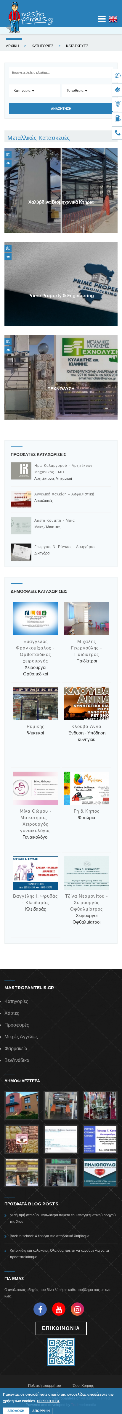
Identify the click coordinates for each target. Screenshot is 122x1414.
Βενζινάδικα (16, 1060)
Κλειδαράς (35, 908)
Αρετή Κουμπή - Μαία (54, 520)
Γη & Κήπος (86, 811)
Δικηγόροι (42, 553)
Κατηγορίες (16, 1001)
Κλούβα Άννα (86, 726)
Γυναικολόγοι (35, 836)
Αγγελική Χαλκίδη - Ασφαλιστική (64, 494)
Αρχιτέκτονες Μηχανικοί (53, 479)
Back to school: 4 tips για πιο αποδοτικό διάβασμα (49, 1236)
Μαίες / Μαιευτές (47, 527)
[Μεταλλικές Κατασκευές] (113, 22)
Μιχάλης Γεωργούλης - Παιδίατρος (86, 648)
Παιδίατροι (86, 660)
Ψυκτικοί (35, 732)
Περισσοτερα (48, 1401)
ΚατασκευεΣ (77, 46)
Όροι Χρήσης (83, 1386)
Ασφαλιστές (43, 501)
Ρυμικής (35, 726)
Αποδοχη (15, 1411)
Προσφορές (16, 1024)
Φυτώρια (86, 817)
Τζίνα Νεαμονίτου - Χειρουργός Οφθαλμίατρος (86, 902)
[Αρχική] (29, 17)
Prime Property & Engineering (61, 295)
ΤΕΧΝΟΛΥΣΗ (61, 389)
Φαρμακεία (15, 1048)
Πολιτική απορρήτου (44, 1386)
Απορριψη (41, 1411)
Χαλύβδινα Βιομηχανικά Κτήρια (61, 202)
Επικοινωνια (61, 1328)
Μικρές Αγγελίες (21, 1036)
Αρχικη (12, 46)
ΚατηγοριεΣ (42, 46)
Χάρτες (11, 1013)
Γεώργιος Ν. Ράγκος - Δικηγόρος (65, 547)
